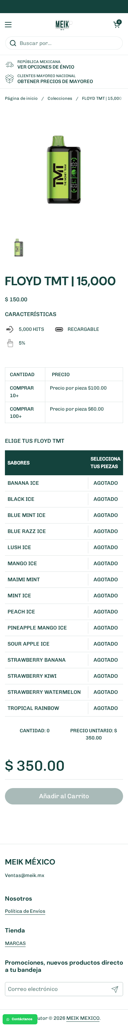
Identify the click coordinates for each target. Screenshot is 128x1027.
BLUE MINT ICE (27, 515)
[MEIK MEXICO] (62, 24)
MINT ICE (19, 595)
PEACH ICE (21, 612)
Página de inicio (21, 98)
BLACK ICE (21, 499)
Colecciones (60, 98)
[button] (116, 24)
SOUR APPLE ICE (29, 644)
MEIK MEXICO (82, 1018)
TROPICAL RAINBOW (33, 708)
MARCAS (15, 943)
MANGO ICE (22, 563)
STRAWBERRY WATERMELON (44, 692)
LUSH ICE (19, 547)
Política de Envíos (25, 911)
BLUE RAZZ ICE (27, 531)
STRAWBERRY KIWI (32, 676)
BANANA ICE (23, 483)
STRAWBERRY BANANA (37, 660)
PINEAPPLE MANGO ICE (37, 628)
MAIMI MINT (24, 579)
